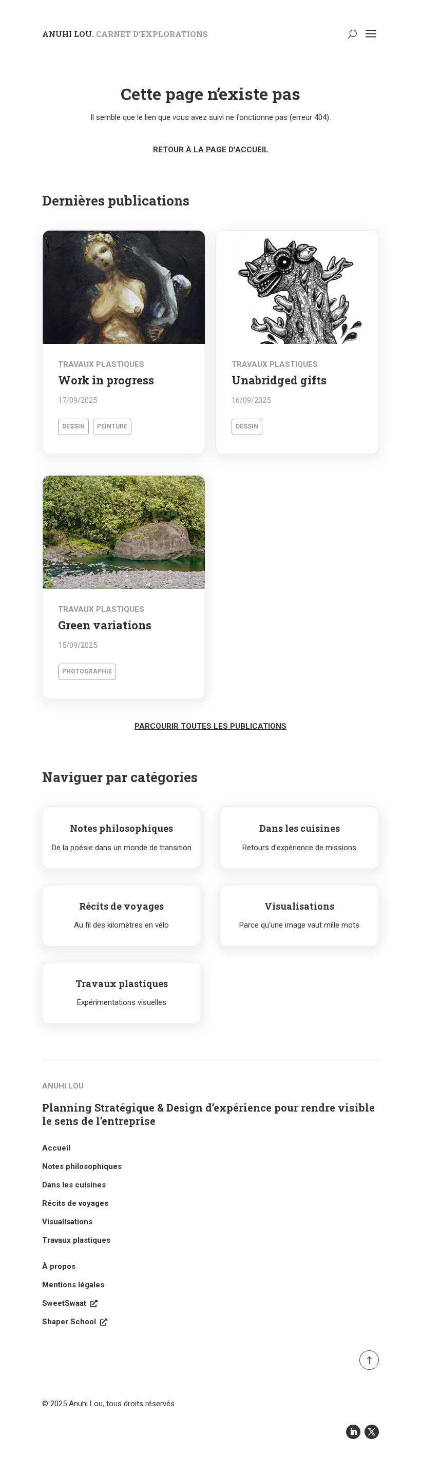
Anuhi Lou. (125, 34)
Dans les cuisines (74, 1184)
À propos (58, 1266)
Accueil (56, 1148)
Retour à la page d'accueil (211, 149)
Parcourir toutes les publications (210, 726)
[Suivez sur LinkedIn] (353, 1432)
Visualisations (67, 1221)
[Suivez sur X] (372, 1432)
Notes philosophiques (82, 1166)
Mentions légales (73, 1284)
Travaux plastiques (76, 1240)
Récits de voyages (75, 1203)
